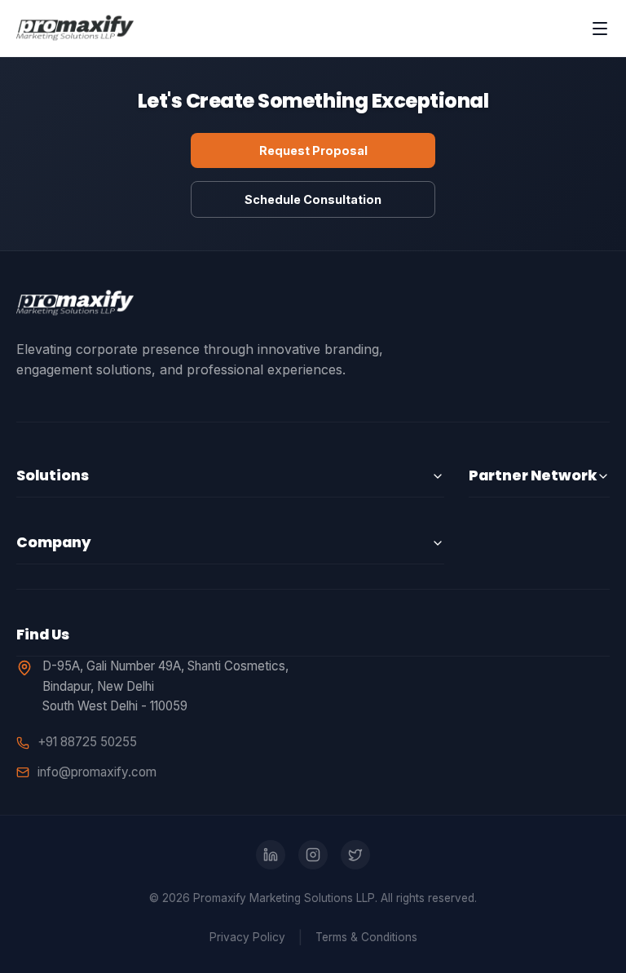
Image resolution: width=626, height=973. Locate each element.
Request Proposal (313, 150)
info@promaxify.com (96, 772)
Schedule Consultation (313, 199)
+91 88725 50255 (87, 742)
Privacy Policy (247, 937)
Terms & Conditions (366, 937)
